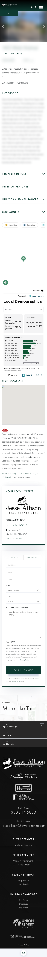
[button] (4, 26)
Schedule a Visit (32, 557)
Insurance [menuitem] (23, 907)
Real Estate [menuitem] (23, 900)
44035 (8, 477)
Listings (13, 473)
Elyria (35, 473)
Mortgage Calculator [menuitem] (23, 845)
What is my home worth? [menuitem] (23, 861)
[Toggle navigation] (41, 7)
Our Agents (20, 538)
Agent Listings (10, 726)
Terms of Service (16, 681)
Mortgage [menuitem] (23, 904)
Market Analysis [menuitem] (23, 864)
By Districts (8, 744)
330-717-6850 (16, 525)
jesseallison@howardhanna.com (23, 823)
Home (4, 473)
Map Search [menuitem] (23, 880)
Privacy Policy (24, 660)
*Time (8, 596)
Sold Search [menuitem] (24, 884)
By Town (7, 735)
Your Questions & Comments (17, 607)
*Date (8, 585)
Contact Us (10, 538)
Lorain (28, 473)
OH (20, 473)
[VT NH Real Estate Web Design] (23, 923)
